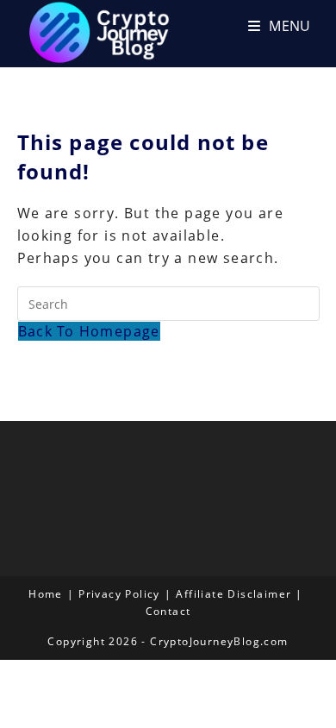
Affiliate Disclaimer (233, 594)
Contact (168, 611)
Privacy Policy (119, 594)
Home (45, 594)
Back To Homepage (89, 331)
